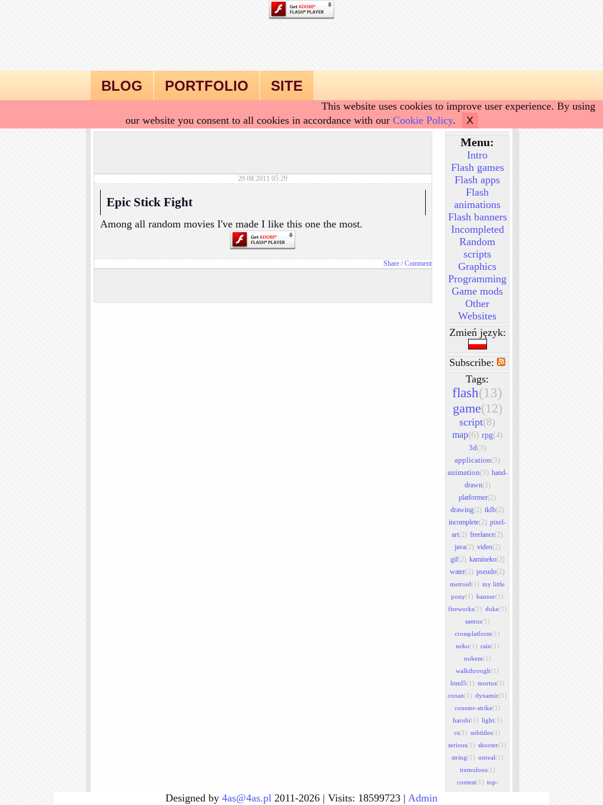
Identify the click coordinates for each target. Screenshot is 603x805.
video (489, 547)
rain (490, 645)
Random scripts (477, 248)
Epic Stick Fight (150, 202)
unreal (490, 757)
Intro (477, 155)
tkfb (494, 510)
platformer (477, 497)
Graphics (477, 266)
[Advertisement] (262, 149)
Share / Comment (407, 263)
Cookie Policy (423, 120)
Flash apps (477, 180)
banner (489, 596)
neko (467, 645)
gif (458, 559)
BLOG (122, 86)
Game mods (477, 291)
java (464, 547)
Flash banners (477, 217)
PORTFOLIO (207, 86)
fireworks (465, 608)
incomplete (468, 522)
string (463, 757)
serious (461, 744)
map (465, 435)
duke (496, 608)
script (477, 422)
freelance (486, 534)
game (477, 408)
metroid (464, 584)
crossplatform (477, 633)
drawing (466, 510)
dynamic (491, 695)
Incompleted (477, 229)
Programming (477, 279)
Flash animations (477, 198)
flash (477, 392)
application (477, 460)
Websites (477, 316)
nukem (477, 658)
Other (477, 303)
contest (470, 782)
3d (477, 447)
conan (460, 695)
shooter (492, 744)
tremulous (477, 769)
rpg (492, 435)
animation (468, 472)
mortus (491, 683)
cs (461, 732)
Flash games (477, 167)
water (461, 572)
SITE (287, 86)
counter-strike (478, 707)
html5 (462, 683)
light (492, 720)
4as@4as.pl (246, 798)
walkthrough (477, 670)
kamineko (487, 559)
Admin (423, 798)
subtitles (486, 732)
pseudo (490, 572)
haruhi (466, 720)
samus (477, 621)
